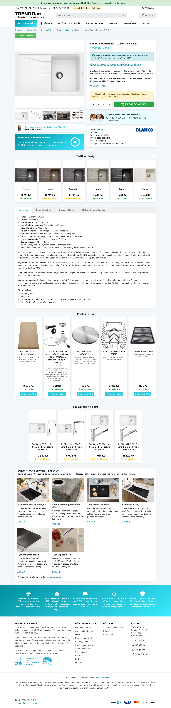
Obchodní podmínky (84, 631)
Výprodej (46, 23)
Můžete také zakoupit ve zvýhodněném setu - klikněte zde (115, 64)
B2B (77, 659)
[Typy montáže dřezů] (33, 540)
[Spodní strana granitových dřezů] (68, 490)
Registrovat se (109, 634)
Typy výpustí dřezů (62, 554)
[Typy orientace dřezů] (103, 490)
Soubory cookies (82, 648)
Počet (92, 104)
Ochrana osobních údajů (86, 645)
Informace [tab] (23, 210)
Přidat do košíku (134, 104)
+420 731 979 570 (117, 118)
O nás (77, 634)
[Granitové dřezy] (138, 490)
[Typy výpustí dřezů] (68, 540)
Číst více (21, 521)
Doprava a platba (94, 23)
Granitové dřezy (130, 504)
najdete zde (119, 3)
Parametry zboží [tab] (43, 210)
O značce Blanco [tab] (66, 210)
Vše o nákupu (130, 23)
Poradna (113, 23)
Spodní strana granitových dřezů (66, 506)
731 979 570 (23, 8)
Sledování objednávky (113, 627)
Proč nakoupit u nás (69, 23)
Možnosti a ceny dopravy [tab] (93, 210)
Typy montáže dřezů (28, 554)
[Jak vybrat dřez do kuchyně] (33, 490)
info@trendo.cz (41, 8)
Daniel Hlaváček (30, 703)
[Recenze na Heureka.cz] (47, 662)
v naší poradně (53, 577)
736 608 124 (140, 645)
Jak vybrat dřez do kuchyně (31, 504)
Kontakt (147, 23)
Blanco (100, 129)
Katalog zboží (25, 23)
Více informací (99, 86)
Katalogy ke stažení (84, 641)
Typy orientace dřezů (98, 504)
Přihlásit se (108, 631)
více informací (102, 677)
